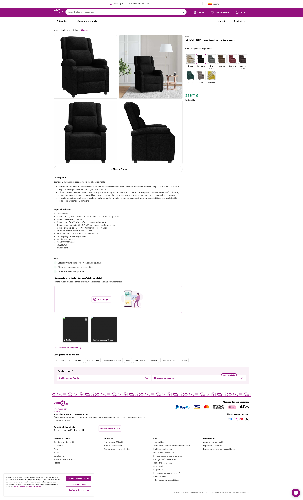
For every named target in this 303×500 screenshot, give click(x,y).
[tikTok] (247, 419)
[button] (129, 3)
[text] (191, 96)
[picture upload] (132, 299)
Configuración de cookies (164, 459)
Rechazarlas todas (79, 484)
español (216, 4)
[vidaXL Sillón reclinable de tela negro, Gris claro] (85, 66)
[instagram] (236, 419)
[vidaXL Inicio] (59, 11)
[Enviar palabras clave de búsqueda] (183, 12)
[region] (49, 485)
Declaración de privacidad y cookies (27, 486)
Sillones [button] (183, 360)
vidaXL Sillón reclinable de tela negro (211, 40)
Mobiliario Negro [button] (75, 360)
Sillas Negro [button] (140, 360)
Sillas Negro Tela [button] (169, 360)
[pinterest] (241, 419)
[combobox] (126, 12)
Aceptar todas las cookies (79, 478)
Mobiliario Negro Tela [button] (112, 360)
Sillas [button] (128, 360)
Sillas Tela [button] (153, 360)
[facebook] (230, 419)
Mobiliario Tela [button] (93, 360)
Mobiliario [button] (60, 360)
